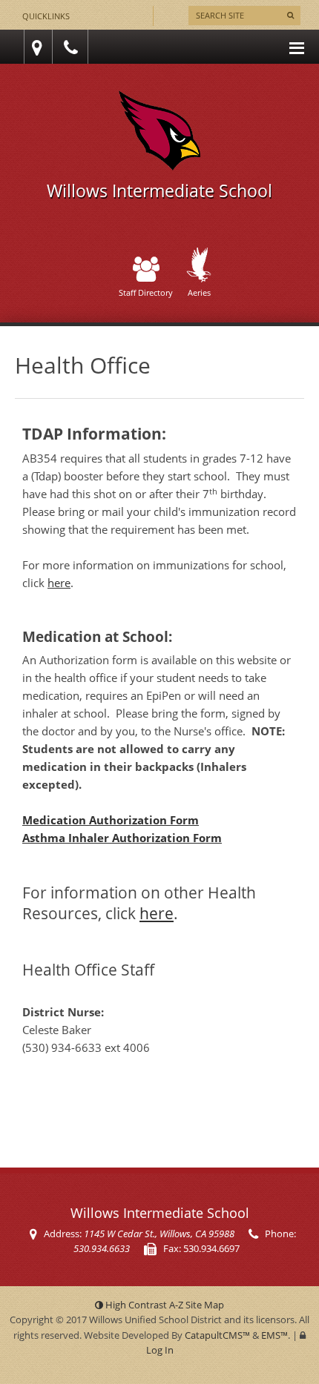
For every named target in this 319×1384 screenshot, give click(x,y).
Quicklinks (46, 15)
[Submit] (290, 15)
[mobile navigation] (296, 47)
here (58, 582)
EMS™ (274, 1335)
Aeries (199, 292)
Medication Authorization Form (110, 819)
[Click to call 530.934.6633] (72, 47)
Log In (160, 1350)
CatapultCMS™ (217, 1335)
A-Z (196, 1304)
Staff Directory (146, 292)
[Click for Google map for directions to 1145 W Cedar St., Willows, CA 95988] (35, 47)
